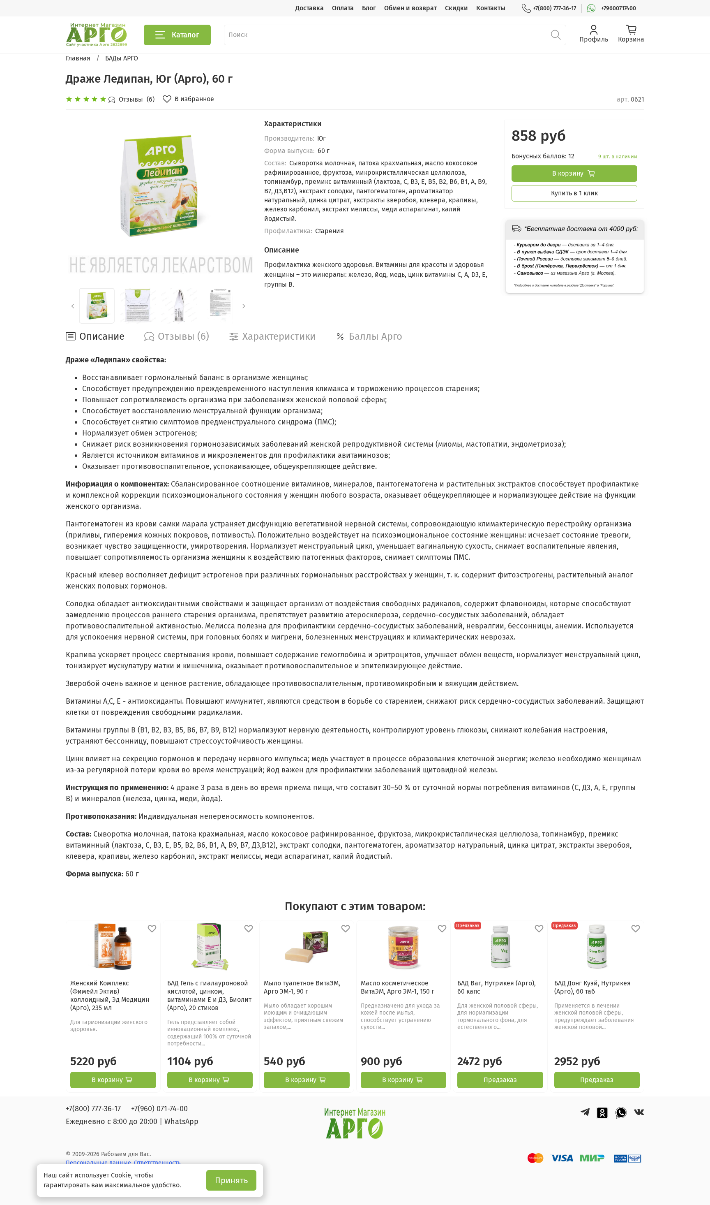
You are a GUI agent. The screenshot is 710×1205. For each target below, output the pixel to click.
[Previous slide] (79, 186)
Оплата (343, 8)
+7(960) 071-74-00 (159, 1108)
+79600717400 (618, 8)
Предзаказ (500, 1080)
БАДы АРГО (121, 58)
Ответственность (157, 1162)
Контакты (490, 8)
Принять (231, 1180)
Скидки (456, 8)
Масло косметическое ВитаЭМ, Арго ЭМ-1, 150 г (397, 987)
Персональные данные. (100, 1162)
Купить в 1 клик (574, 193)
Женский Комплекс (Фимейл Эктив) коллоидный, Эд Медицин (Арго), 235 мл (109, 995)
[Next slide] (238, 186)
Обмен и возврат (410, 8)
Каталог (185, 34)
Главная (78, 58)
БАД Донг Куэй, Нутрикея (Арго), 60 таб (592, 987)
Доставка (309, 8)
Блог (369, 8)
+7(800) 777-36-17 (554, 8)
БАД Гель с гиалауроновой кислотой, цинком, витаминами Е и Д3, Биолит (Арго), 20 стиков (209, 995)
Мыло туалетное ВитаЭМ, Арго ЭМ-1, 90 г (302, 987)
